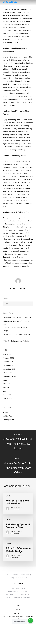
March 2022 (7, 399)
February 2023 (8, 358)
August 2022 (7, 380)
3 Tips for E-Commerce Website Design (15, 329)
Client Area (18, 609)
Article (5, 412)
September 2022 (9, 376)
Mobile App (7, 416)
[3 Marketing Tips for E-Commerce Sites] (18, 526)
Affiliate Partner (18, 614)
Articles (8, 575)
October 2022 (8, 373)
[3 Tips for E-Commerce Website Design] (18, 550)
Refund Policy (21, 578)
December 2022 (9, 365)
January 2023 (8, 362)
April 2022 (7, 395)
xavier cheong (18, 288)
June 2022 (7, 388)
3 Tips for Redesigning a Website (16, 341)
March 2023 (7, 354)
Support (18, 605)
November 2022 (9, 369)
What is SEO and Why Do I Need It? (17, 318)
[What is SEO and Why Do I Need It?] (18, 503)
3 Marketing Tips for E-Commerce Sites (16, 322)
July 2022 (6, 384)
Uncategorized (8, 420)
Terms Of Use (18, 575)
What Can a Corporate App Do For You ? (16, 335)
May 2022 (6, 391)
